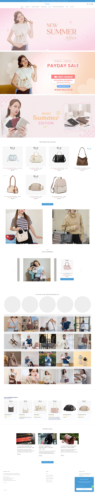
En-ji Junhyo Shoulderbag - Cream (13, 196)
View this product (67, 279)
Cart (67, 6)
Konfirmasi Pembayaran (58, 6)
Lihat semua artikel (47, 462)
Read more (19, 454)
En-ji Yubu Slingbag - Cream (35, 196)
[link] (12, 323)
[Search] (89, 4)
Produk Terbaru (35, 6)
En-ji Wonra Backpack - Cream (59, 196)
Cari (46, 473)
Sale (50, 6)
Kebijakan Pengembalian (50, 478)
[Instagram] (5, 482)
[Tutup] (92, 478)
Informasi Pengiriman (49, 476)
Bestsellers (44, 6)
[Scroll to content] (47, 50)
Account (72, 6)
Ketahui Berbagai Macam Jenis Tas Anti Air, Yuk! (46, 448)
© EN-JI (5, 490)
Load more (47, 384)
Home (22, 6)
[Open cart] (92, 4)
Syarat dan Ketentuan (49, 481)
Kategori (27, 6)
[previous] (14, 270)
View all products (47, 204)
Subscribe (84, 489)
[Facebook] (3, 482)
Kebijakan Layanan (49, 480)
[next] (81, 270)
